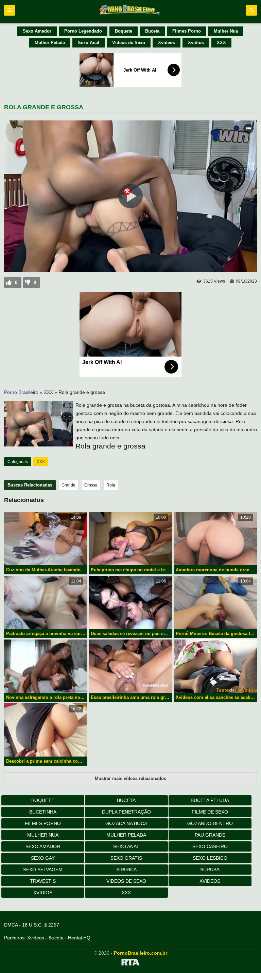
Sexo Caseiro (210, 846)
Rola (110, 485)
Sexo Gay (43, 858)
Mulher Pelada (50, 42)
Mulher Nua (226, 31)
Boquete (123, 31)
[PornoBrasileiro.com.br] (130, 14)
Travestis (43, 881)
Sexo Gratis (126, 858)
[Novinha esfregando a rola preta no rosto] (45, 666)
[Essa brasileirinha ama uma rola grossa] (130, 666)
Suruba (210, 869)
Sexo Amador (37, 31)
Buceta (152, 31)
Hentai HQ (79, 937)
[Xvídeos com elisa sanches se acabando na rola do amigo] (215, 666)
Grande (68, 485)
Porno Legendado (83, 31)
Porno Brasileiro (21, 392)
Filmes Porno (186, 31)
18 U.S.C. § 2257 (40, 925)
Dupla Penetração (126, 812)
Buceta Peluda (210, 800)
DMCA (11, 925)
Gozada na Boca (126, 823)
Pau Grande (210, 835)
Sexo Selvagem (43, 869)
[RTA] (130, 963)
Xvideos (166, 42)
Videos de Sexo (128, 42)
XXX (221, 42)
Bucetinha (42, 812)
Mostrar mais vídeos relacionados (130, 778)
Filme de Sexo (210, 812)
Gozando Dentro (210, 823)
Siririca (126, 869)
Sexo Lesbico (210, 858)
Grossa (91, 485)
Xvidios (196, 42)
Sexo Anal (88, 42)
